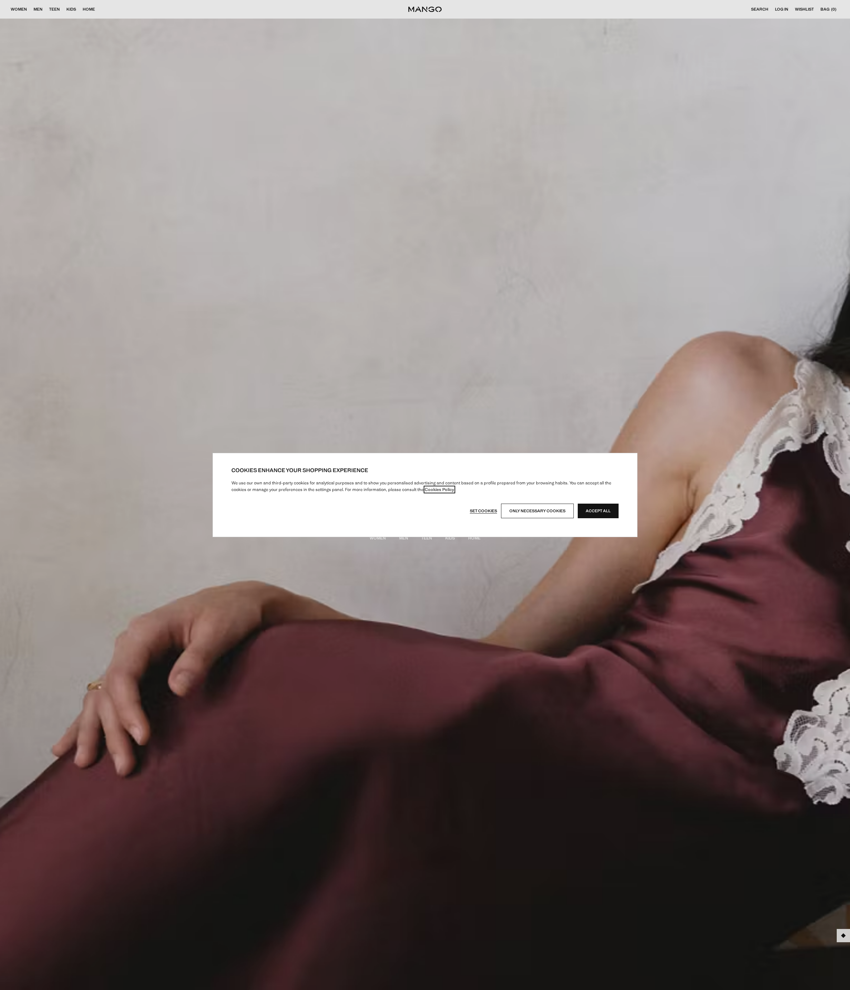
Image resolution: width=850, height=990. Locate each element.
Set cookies (483, 511)
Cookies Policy (439, 489)
